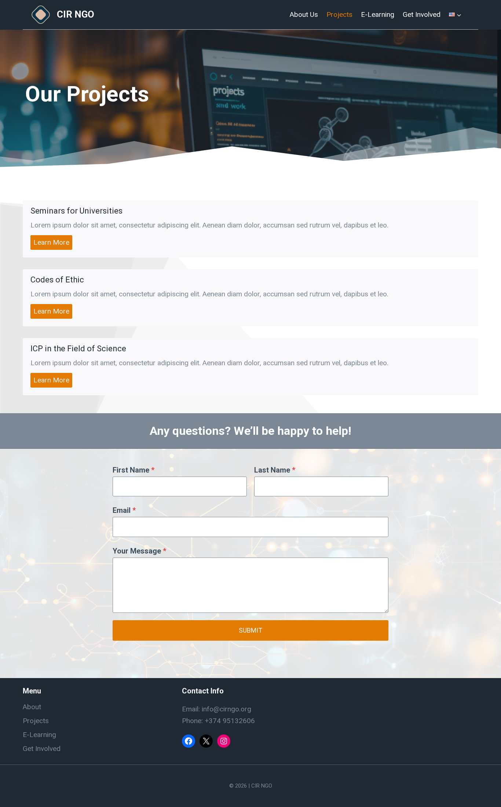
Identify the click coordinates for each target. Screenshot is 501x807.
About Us (304, 14)
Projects (339, 14)
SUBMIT (250, 630)
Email (124, 510)
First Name (133, 470)
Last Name (274, 470)
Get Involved (421, 14)
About (32, 707)
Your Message (139, 551)
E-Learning (377, 14)
